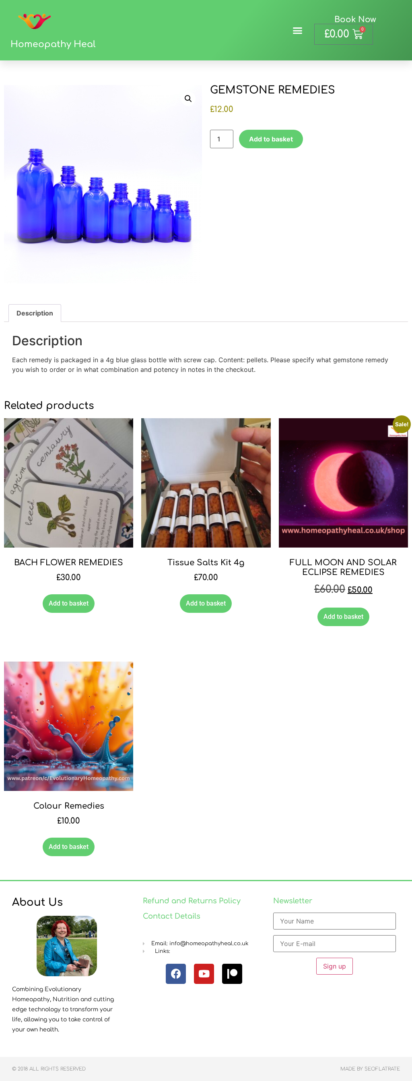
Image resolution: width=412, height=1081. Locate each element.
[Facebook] (176, 974)
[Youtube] (204, 974)
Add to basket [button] (69, 603)
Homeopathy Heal (52, 44)
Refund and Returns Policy (192, 901)
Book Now (355, 19)
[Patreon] (232, 974)
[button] (297, 30)
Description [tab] (34, 313)
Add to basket (271, 139)
